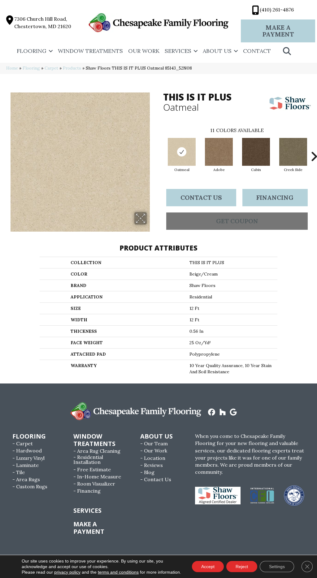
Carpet (51, 68)
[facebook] (211, 413)
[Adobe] (218, 151)
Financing (274, 197)
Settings (277, 566)
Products (72, 68)
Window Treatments (90, 50)
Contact (257, 50)
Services (178, 50)
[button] (50, 51)
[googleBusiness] (233, 413)
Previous (160, 147)
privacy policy (67, 572)
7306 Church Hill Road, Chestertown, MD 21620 (42, 22)
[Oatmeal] (181, 151)
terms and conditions (118, 572)
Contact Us (201, 197)
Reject (242, 566)
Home (12, 68)
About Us (217, 50)
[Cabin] (256, 151)
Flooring (31, 50)
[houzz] (222, 413)
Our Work (143, 50)
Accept (208, 566)
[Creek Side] (293, 151)
